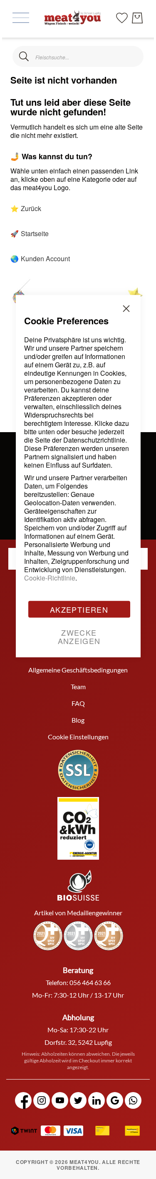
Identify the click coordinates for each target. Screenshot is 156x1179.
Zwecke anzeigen (79, 636)
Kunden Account (45, 258)
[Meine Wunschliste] (122, 17)
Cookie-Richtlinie (49, 577)
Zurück (31, 208)
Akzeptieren (79, 609)
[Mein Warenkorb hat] (137, 18)
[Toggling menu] (20, 18)
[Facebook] (23, 1100)
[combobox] (78, 56)
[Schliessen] (24, 56)
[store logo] (73, 17)
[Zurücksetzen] (132, 56)
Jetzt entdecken (93, 1150)
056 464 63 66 (90, 982)
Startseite (35, 233)
